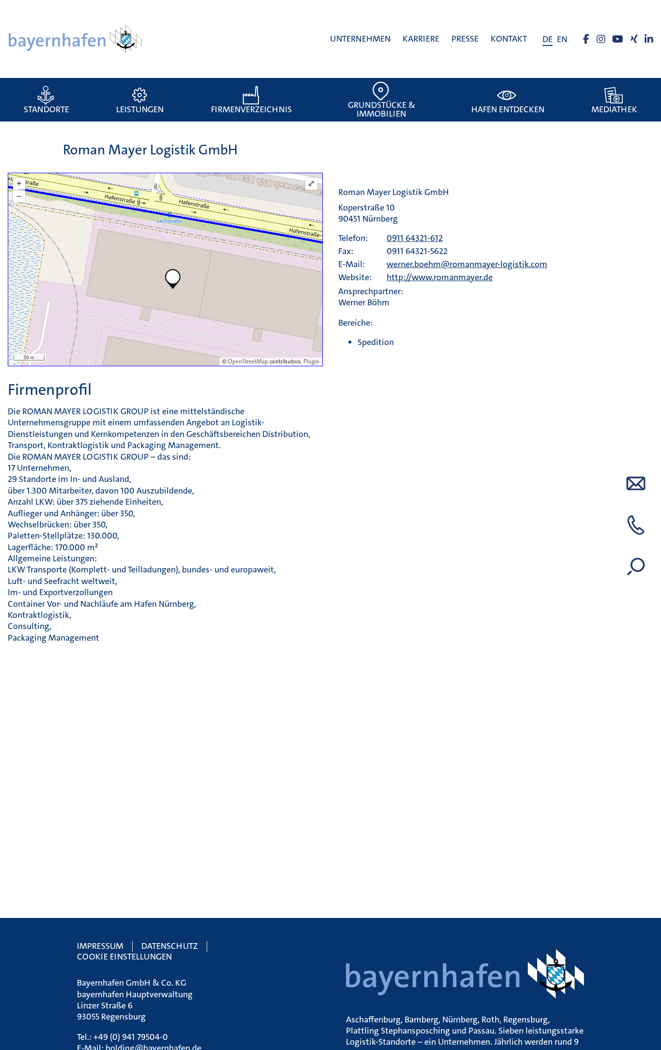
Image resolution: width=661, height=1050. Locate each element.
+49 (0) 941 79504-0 (130, 1037)
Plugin (310, 361)
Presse (465, 39)
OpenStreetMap (248, 361)
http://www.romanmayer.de (440, 277)
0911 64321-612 (415, 238)
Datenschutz (169, 946)
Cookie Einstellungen (124, 956)
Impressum (100, 946)
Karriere (421, 39)
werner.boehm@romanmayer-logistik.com (467, 264)
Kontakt (509, 39)
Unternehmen (360, 39)
